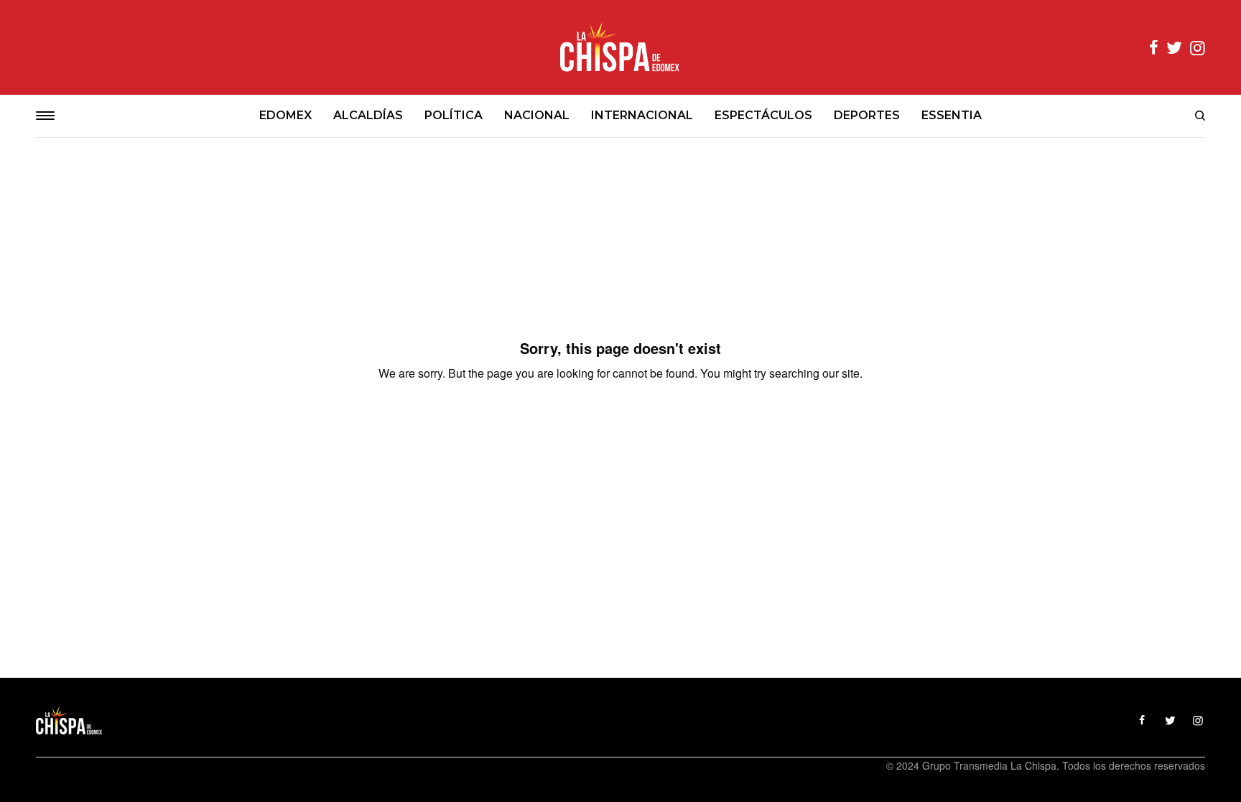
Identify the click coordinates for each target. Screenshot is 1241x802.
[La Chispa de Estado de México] (620, 47)
